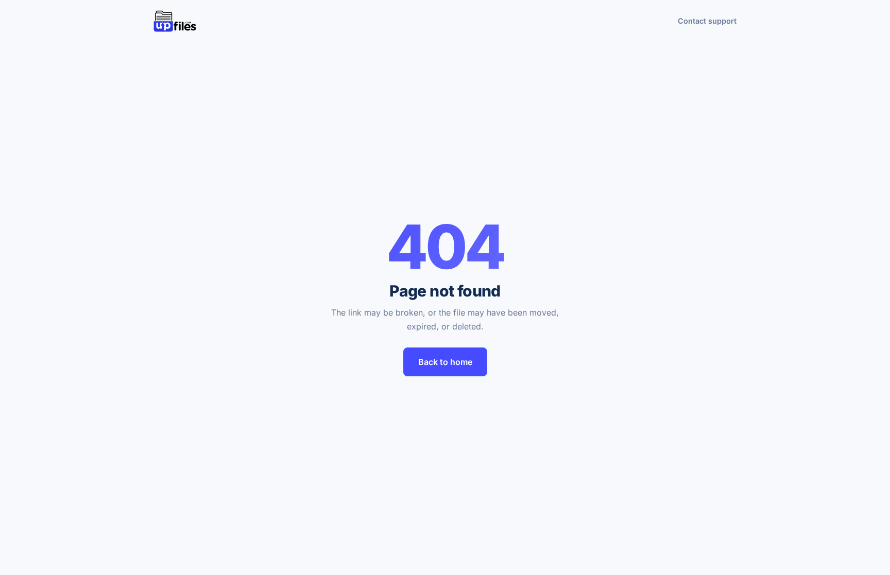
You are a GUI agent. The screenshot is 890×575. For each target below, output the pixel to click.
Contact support (707, 20)
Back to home (445, 362)
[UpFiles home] (174, 21)
